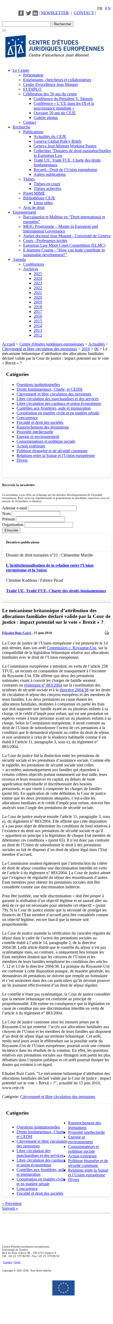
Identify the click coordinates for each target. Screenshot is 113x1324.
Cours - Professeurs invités (45, 240)
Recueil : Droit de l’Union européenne (65, 169)
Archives (30, 269)
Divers (22, 460)
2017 (38, 311)
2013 (38, 330)
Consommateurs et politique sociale (46, 441)
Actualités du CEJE (50, 136)
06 (96, 349)
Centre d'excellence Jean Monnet (50, 84)
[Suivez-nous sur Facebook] (21, 12)
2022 (38, 288)
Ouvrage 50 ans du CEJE (55, 113)
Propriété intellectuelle (35, 432)
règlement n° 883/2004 (43, 685)
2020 (38, 297)
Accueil (8, 344)
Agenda (19, 259)
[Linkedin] (35, 12)
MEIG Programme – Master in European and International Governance (60, 228)
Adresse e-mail (15, 508)
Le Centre (21, 70)
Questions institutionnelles (38, 384)
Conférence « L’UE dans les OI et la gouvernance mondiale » (64, 105)
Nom (7, 513)
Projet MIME (34, 193)
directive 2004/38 (74, 690)
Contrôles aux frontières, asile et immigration (54, 408)
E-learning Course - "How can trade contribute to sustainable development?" (64, 252)
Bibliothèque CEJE (39, 198)
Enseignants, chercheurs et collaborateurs (57, 80)
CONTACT (84, 12)
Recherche (21, 127)
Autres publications (50, 174)
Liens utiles (43, 202)
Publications (33, 132)
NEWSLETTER (55, 12)
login (17, 1262)
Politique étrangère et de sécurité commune (52, 451)
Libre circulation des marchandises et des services (58, 398)
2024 (38, 278)
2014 (38, 325)
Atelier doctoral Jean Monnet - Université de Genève (67, 236)
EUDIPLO (32, 89)
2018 (38, 307)
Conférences (33, 264)
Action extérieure (31, 446)
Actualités (96, 344)
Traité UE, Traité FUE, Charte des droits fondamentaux (56, 591)
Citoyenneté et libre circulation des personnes (39, 349)
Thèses (29, 179)
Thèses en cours (47, 184)
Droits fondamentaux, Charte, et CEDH (50, 389)
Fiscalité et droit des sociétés (40, 422)
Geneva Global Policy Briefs (57, 141)
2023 (38, 283)
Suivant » (10, 1208)
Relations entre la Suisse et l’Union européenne (56, 455)
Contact (29, 122)
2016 (38, 316)
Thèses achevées (47, 188)
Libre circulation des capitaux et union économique (59, 403)
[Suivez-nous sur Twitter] (29, 12)
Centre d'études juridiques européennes (51, 344)
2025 (38, 273)
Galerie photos (46, 117)
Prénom (9, 519)
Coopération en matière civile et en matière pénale (58, 413)
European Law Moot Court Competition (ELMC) (64, 245)
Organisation (13, 524)
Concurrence (27, 417)
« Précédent (12, 1203)
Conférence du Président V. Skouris (63, 98)
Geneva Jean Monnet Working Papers (65, 146)
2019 (38, 302)
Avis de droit (33, 207)
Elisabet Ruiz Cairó (16, 633)
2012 (38, 335)
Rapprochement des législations (43, 427)
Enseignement (24, 212)
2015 (38, 321)
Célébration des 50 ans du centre (50, 94)
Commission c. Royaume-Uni (71, 648)
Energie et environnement (38, 436)
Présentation (33, 75)
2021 (38, 292)
